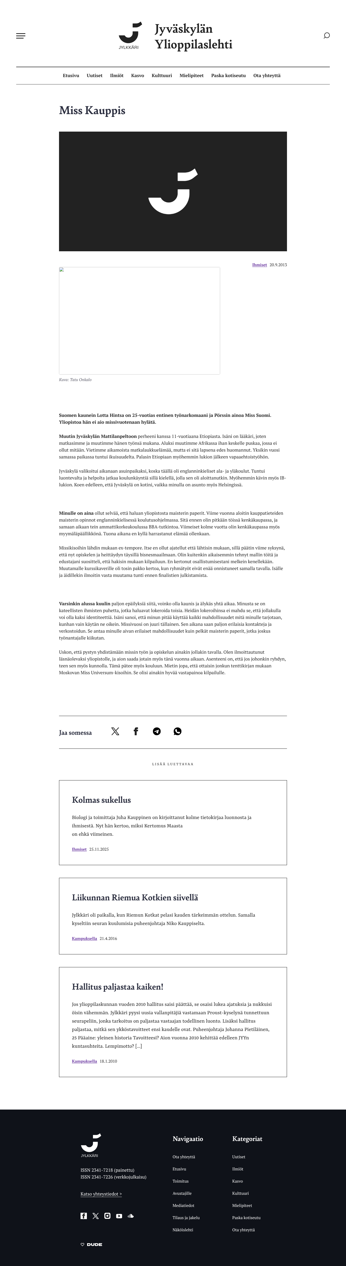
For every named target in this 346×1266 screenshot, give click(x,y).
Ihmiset (259, 265)
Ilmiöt (117, 76)
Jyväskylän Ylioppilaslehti (193, 36)
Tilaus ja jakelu (186, 1217)
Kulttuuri (162, 76)
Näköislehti (182, 1230)
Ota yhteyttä (267, 76)
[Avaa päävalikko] (20, 35)
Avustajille (181, 1193)
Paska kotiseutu (228, 76)
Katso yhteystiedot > (101, 1194)
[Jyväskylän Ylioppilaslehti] (91, 1155)
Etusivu (71, 76)
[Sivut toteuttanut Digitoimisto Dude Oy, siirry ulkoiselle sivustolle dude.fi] (91, 1245)
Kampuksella (84, 938)
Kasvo (137, 76)
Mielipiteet (192, 76)
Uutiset (95, 76)
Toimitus (180, 1181)
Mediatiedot (183, 1205)
